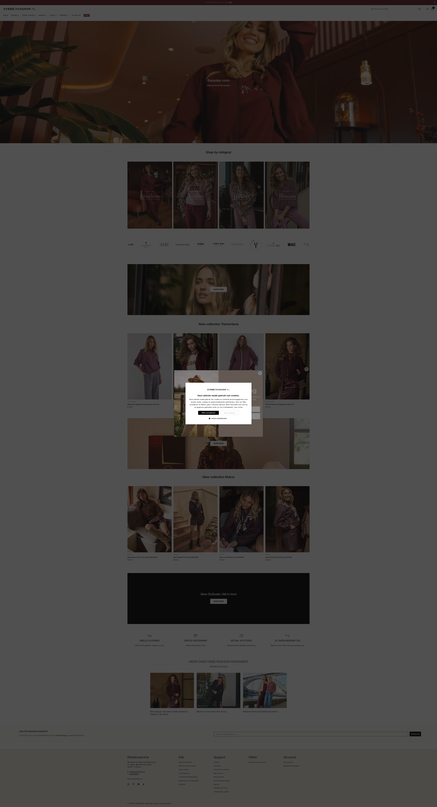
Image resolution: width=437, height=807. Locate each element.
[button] (218, 418)
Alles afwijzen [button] (229, 413)
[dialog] (218, 403)
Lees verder (238, 407)
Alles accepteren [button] (208, 413)
